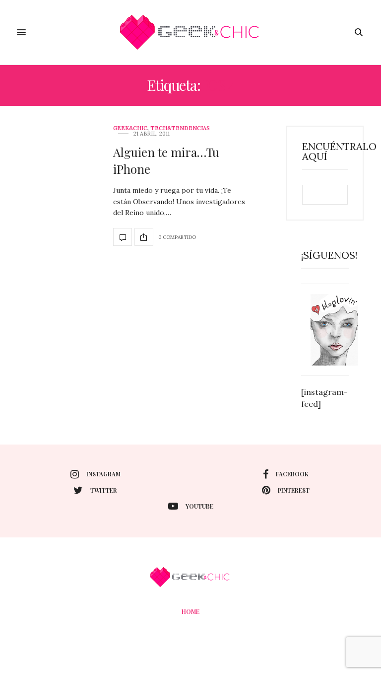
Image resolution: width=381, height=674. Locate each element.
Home (190, 611)
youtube (199, 506)
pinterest (294, 490)
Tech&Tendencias (180, 128)
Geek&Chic (130, 128)
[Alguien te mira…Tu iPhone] (122, 237)
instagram (103, 474)
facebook (292, 474)
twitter (103, 490)
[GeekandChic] (190, 32)
